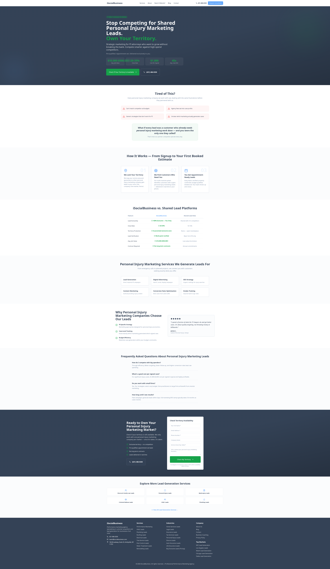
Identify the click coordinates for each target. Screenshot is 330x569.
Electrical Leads (142, 538)
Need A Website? (159, 3)
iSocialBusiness (114, 3)
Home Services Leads (173, 527)
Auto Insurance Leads (173, 543)
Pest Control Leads (143, 543)
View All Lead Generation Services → (165, 510)
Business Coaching (202, 535)
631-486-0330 (113, 537)
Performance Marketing (144, 527)
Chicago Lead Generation (204, 553)
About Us (199, 527)
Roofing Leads (141, 535)
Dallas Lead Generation (203, 556)
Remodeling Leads (143, 549)
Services (142, 3)
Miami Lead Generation (203, 551)
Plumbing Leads (142, 532)
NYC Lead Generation (203, 545)
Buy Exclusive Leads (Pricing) (175, 549)
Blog (169, 3)
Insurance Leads (171, 532)
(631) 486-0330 (151, 72)
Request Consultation (215, 3)
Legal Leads (170, 529)
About (150, 3)
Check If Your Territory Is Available (121, 72)
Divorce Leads (170, 540)
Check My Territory (184, 459)
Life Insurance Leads (173, 546)
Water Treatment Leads (144, 546)
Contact (176, 3)
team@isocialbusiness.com (118, 539)
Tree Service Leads (143, 540)
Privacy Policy (200, 538)
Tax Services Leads (172, 535)
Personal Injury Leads (173, 538)
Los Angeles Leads (202, 548)
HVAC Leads (140, 529)
